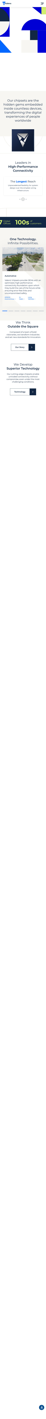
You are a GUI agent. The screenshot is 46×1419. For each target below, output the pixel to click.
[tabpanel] (23, 186)
